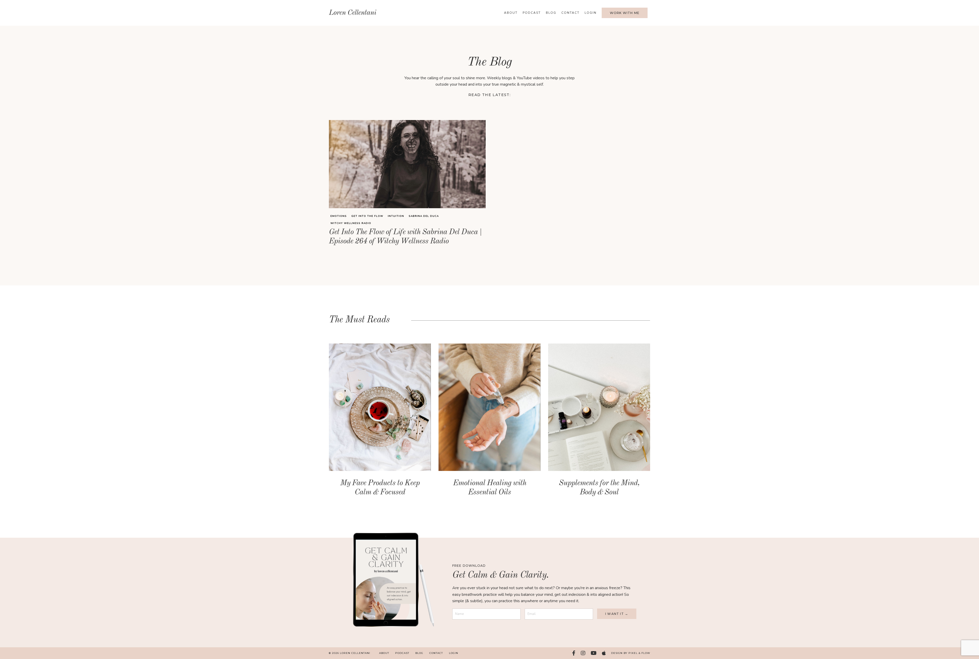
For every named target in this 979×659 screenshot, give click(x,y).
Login (591, 13)
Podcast (532, 13)
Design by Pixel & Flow (630, 653)
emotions (338, 216)
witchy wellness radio (350, 223)
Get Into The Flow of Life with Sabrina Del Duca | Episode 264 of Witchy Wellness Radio (405, 236)
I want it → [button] (616, 614)
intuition (396, 216)
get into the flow (367, 216)
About (511, 13)
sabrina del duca (424, 216)
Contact (570, 13)
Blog (551, 13)
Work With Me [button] (624, 13)
